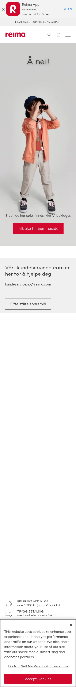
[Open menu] (68, 34)
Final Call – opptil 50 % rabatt (38, 21)
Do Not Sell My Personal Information (38, 666)
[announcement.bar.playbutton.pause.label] (67, 22)
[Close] (71, 625)
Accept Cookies (38, 679)
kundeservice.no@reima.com (28, 284)
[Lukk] (3, 9)
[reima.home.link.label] (15, 35)
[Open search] (49, 34)
